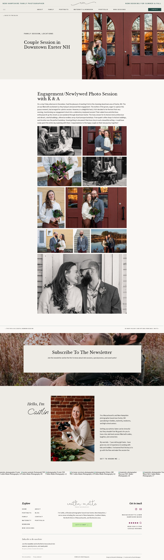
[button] (59, 141)
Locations (47, 34)
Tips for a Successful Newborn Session (20, 328)
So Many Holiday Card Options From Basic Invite (141, 328)
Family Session (32, 34)
